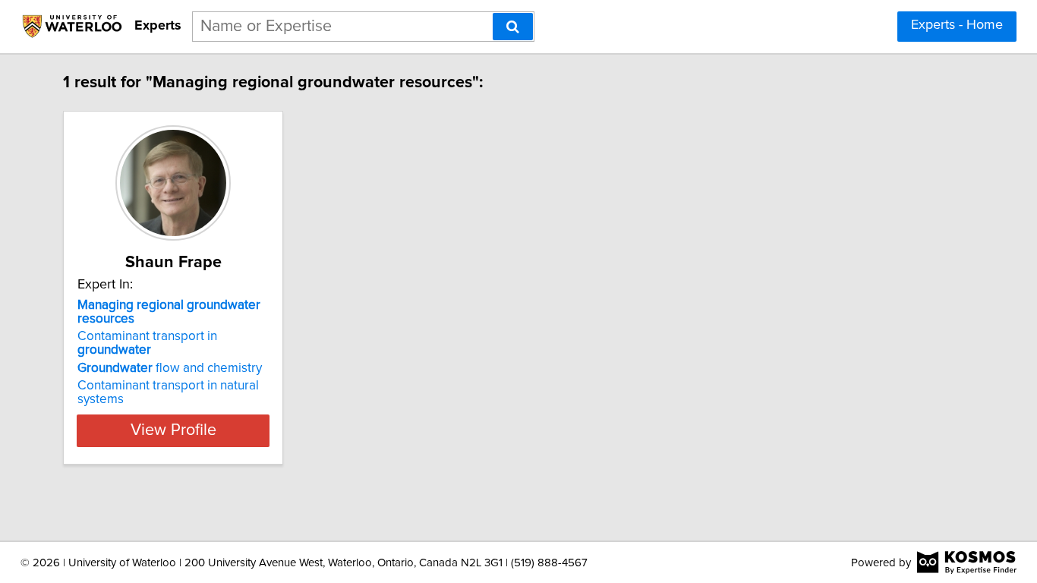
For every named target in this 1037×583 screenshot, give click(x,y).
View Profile (173, 430)
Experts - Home (957, 25)
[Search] (513, 26)
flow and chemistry (169, 368)
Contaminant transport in (147, 343)
